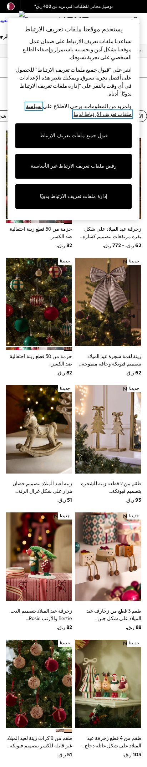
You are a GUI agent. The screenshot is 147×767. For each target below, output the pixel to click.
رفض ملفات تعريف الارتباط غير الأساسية (74, 166)
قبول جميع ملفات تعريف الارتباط (74, 136)
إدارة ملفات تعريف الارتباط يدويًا (73, 196)
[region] (73, 119)
